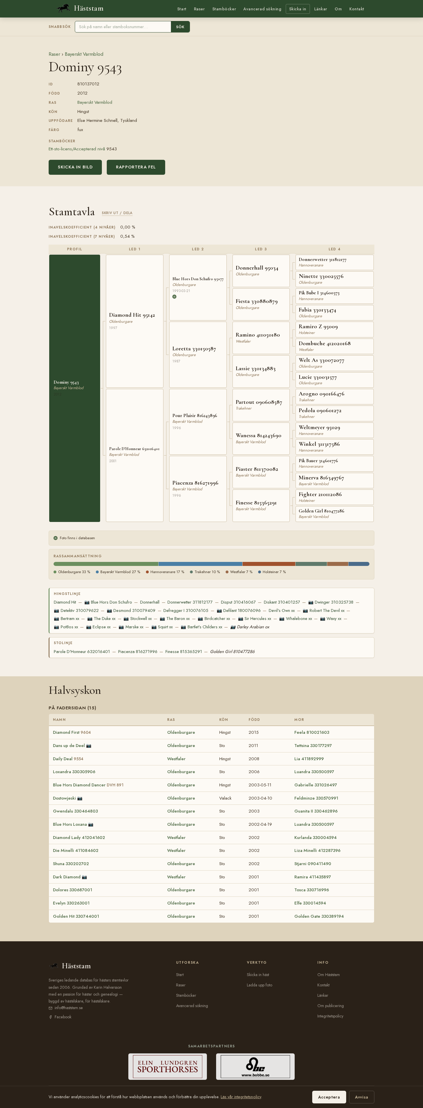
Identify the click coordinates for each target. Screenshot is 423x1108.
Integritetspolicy (330, 1016)
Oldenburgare (181, 732)
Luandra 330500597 (314, 772)
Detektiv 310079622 (76, 610)
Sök (180, 27)
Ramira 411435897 (312, 877)
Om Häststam (328, 975)
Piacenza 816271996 (137, 651)
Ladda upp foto (259, 985)
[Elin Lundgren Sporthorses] (167, 1066)
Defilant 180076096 (239, 610)
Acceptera (329, 1097)
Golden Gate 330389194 (319, 916)
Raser (199, 9)
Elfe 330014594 (310, 903)
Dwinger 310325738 (330, 602)
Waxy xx (330, 618)
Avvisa (361, 1097)
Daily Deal (68, 759)
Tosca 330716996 (311, 890)
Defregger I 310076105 (185, 610)
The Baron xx (175, 618)
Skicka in (297, 9)
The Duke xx (101, 618)
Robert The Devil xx (323, 610)
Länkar (320, 9)
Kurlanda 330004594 (315, 837)
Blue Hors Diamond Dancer (88, 785)
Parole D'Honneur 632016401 (82, 651)
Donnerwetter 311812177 (190, 602)
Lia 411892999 (309, 759)
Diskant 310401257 (282, 602)
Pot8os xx (66, 627)
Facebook (63, 1017)
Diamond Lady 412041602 (79, 837)
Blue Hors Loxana (70, 824)
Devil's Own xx (282, 610)
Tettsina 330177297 (313, 745)
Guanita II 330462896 (316, 811)
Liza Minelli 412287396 (317, 850)
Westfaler (176, 759)
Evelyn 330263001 (71, 903)
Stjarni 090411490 (312, 864)
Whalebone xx (295, 618)
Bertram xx (66, 618)
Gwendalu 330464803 (75, 811)
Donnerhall (149, 602)
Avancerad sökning (262, 9)
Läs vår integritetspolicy (241, 1097)
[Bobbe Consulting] (255, 1066)
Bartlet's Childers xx (201, 627)
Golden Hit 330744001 (76, 916)
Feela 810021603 (311, 732)
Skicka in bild (75, 167)
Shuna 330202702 (71, 864)
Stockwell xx (137, 618)
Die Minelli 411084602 (75, 850)
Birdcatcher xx (214, 618)
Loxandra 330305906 (74, 772)
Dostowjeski (64, 798)
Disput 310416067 (238, 602)
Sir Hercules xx (254, 618)
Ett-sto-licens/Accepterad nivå (77, 148)
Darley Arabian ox (249, 627)
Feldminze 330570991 (316, 798)
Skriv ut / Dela (117, 212)
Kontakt (356, 9)
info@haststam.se (69, 1008)
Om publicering (330, 1006)
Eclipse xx (98, 627)
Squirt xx (162, 627)
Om (338, 9)
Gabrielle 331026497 (315, 785)
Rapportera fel (136, 167)
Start (181, 9)
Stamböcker (224, 9)
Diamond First (72, 732)
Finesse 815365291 (183, 651)
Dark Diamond (67, 877)
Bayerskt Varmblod (84, 54)
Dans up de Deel (69, 745)
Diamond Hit (65, 602)
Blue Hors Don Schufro (108, 602)
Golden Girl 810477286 (232, 651)
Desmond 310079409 (131, 610)
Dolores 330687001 (72, 890)
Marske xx (131, 627)
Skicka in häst (258, 975)
